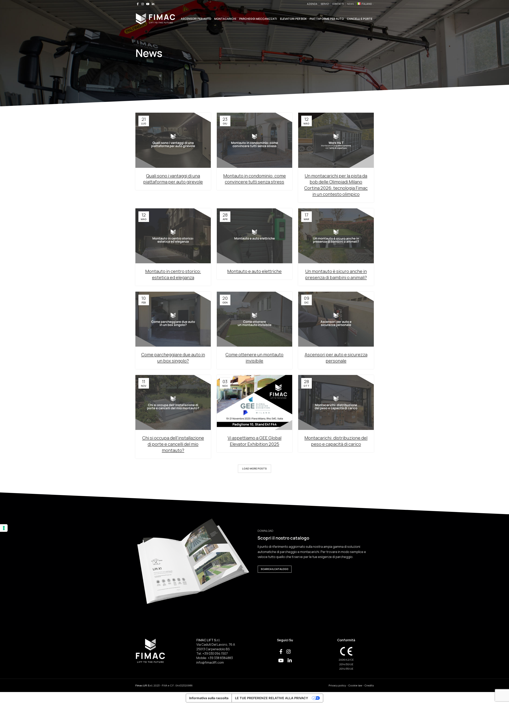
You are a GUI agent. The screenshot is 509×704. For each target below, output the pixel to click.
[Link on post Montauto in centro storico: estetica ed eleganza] (173, 235)
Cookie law (355, 685)
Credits (369, 685)
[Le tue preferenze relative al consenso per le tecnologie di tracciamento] (4, 528)
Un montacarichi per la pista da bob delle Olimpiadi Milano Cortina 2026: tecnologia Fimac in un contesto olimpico (336, 185)
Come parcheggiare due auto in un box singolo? (173, 358)
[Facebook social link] (137, 4)
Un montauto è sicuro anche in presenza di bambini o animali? (336, 274)
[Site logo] (155, 18)
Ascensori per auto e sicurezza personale (336, 358)
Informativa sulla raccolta (208, 698)
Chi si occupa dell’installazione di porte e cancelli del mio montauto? (173, 444)
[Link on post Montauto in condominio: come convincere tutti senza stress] (254, 140)
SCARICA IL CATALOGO (274, 569)
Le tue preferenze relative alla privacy (271, 698)
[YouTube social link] (148, 4)
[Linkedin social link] (153, 4)
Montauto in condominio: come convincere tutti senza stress (254, 179)
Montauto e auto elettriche (254, 271)
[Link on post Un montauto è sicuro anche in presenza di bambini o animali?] (336, 235)
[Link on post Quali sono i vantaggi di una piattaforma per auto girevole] (173, 140)
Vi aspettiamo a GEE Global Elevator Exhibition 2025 (254, 441)
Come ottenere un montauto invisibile (254, 358)
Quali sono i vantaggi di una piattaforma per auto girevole (173, 179)
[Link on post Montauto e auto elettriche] (254, 235)
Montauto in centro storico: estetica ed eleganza (173, 274)
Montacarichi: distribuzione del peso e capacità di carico (335, 441)
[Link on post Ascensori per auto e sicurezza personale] (336, 319)
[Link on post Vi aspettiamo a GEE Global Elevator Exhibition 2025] (254, 402)
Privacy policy (337, 685)
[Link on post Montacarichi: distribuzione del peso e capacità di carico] (336, 402)
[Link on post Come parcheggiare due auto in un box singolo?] (173, 319)
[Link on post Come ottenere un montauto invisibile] (254, 319)
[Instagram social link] (142, 4)
